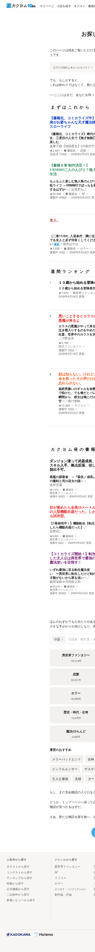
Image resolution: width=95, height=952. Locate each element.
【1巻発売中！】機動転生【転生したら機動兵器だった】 (72, 525)
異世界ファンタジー (62, 493)
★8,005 (54, 536)
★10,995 (64, 405)
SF (83, 194)
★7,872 (63, 293)
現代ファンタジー (70, 346)
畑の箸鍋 (74, 401)
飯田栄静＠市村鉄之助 (65, 581)
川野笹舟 (68, 338)
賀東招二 (56, 531)
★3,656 (55, 248)
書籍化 (71, 150)
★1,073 (54, 489)
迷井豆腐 (56, 484)
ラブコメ (80, 405)
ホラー (84, 248)
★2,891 (55, 150)
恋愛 (83, 151)
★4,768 (63, 343)
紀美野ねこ (79, 189)
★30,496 (55, 194)
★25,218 (55, 586)
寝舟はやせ (70, 244)
